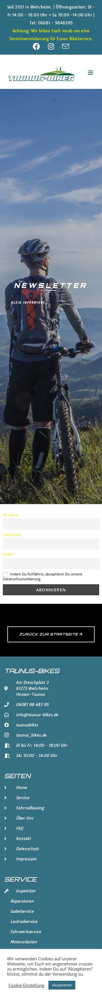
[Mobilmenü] (91, 72)
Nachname (12, 534)
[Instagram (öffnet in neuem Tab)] (55, 46)
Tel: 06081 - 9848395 (51, 22)
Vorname (10, 515)
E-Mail (8, 554)
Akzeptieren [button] (62, 985)
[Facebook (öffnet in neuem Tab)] (40, 46)
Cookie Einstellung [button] (26, 985)
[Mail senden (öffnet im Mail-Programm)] (65, 46)
